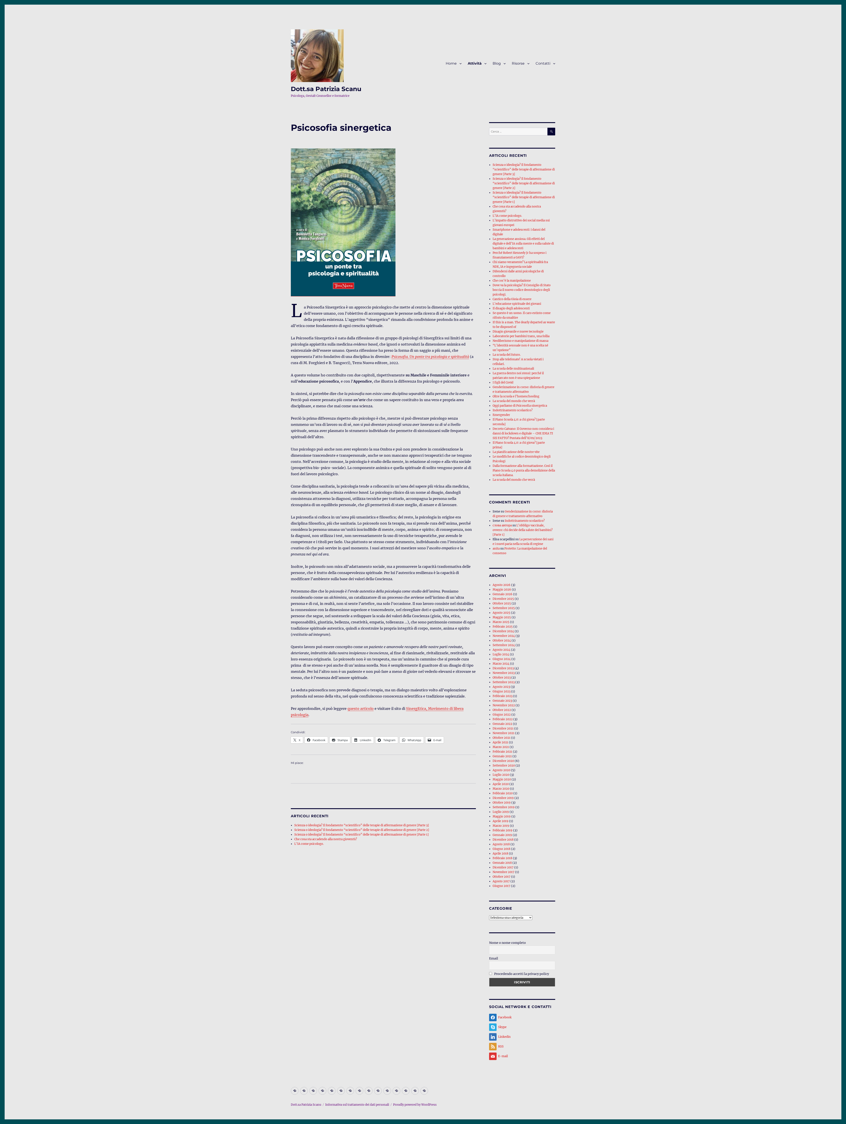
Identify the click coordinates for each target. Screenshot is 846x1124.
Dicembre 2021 (503, 728)
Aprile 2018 (500, 853)
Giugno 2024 (502, 659)
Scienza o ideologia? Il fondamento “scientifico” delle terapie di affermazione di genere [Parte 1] (361, 834)
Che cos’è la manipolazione (512, 280)
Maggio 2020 (502, 779)
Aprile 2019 (500, 821)
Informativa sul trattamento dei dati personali (357, 1105)
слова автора (502, 525)
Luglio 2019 (501, 812)
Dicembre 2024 (503, 631)
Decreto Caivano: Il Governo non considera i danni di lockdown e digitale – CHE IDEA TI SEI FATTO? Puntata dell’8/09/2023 (523, 433)
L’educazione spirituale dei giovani (517, 304)
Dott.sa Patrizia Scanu (326, 89)
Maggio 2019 (502, 816)
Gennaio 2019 (502, 835)
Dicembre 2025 (503, 599)
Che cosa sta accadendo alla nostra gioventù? (325, 839)
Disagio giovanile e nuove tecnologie (518, 331)
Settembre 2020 (504, 765)
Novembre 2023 (504, 673)
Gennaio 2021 (502, 756)
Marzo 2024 (501, 664)
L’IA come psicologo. (309, 844)
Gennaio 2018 (502, 863)
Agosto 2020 (501, 770)
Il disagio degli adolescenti (511, 308)
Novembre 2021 (503, 733)
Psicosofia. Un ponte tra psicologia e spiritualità (430, 356)
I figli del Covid (503, 382)
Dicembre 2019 (503, 798)
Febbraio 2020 (503, 793)
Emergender (501, 415)
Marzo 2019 (501, 826)
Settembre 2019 (504, 807)
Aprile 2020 (501, 784)
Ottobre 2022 (502, 710)
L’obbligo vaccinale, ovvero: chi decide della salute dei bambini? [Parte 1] (523, 530)
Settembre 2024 (504, 645)
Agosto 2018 (501, 844)
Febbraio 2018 (502, 858)
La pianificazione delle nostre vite (516, 452)
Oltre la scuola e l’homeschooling (516, 396)
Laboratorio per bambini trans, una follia (521, 336)
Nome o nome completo (507, 943)
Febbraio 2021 (502, 752)
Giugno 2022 (502, 714)
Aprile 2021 (500, 742)
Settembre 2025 (504, 608)
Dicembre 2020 (503, 761)
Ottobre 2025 (502, 603)
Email (493, 958)
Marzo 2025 (501, 622)
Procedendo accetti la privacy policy (521, 974)
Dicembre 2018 (503, 840)
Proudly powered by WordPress (415, 1105)
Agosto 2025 (501, 613)
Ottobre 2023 (502, 677)
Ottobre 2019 (502, 802)
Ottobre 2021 (501, 738)
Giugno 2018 (501, 849)
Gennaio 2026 (502, 594)
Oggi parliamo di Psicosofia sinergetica (520, 406)
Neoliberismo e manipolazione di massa (520, 341)
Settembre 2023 (504, 682)
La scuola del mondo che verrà (514, 401)
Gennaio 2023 (502, 701)
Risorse (518, 63)
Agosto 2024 (501, 650)
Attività (475, 63)
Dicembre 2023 (503, 668)
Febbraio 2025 (503, 626)
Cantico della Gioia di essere (512, 299)
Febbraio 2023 (502, 696)
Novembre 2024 (504, 636)
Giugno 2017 (501, 886)
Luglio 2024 (501, 654)
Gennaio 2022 (502, 724)
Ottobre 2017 (501, 877)
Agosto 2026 (501, 585)
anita (496, 548)
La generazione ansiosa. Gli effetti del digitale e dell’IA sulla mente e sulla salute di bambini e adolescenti (523, 243)
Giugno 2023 (501, 691)
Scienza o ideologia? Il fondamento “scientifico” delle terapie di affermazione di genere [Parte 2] (361, 830)
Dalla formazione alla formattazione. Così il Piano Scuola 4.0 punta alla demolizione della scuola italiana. (524, 470)
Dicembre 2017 (503, 867)
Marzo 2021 (501, 747)
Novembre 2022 (504, 705)
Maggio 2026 (502, 589)
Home (451, 63)
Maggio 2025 (502, 617)
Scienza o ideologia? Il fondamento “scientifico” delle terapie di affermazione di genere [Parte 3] (361, 825)
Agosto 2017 (501, 881)
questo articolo (360, 708)
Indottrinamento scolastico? (512, 410)
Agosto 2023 (501, 687)
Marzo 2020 (501, 789)
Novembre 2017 (503, 872)
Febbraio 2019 (502, 830)
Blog (497, 63)
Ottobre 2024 (502, 640)
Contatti (543, 63)
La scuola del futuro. (507, 355)
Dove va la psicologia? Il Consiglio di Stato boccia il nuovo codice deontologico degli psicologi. (522, 289)
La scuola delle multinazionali (513, 368)
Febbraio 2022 (503, 719)
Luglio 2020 (501, 775)
